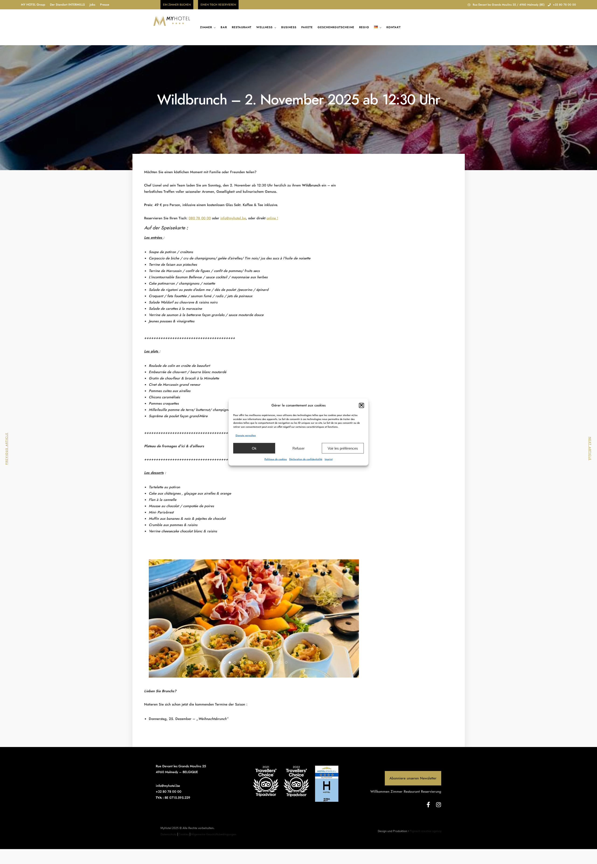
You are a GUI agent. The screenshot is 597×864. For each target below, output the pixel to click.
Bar (224, 27)
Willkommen (379, 791)
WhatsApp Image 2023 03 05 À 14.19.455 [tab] (256, 663)
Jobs (92, 4)
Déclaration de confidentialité (305, 459)
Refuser (298, 448)
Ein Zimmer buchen (177, 5)
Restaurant (241, 27)
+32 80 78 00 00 (564, 5)
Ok (254, 448)
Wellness (264, 27)
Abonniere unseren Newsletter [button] (413, 778)
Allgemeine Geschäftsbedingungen (213, 834)
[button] (361, 405)
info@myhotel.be (233, 218)
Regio (364, 27)
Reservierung (431, 791)
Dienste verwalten (246, 435)
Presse (104, 4)
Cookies (184, 834)
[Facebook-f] (428, 804)
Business (288, 27)
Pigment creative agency (425, 831)
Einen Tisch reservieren (218, 5)
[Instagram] (438, 804)
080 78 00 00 (200, 218)
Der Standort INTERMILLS (67, 4)
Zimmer (206, 27)
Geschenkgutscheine (336, 27)
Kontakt (393, 27)
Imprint (329, 459)
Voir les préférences (343, 448)
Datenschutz (168, 834)
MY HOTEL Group (33, 4)
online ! (272, 218)
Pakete (307, 27)
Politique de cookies (275, 459)
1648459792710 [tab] (220, 663)
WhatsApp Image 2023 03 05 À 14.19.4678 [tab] (261, 663)
